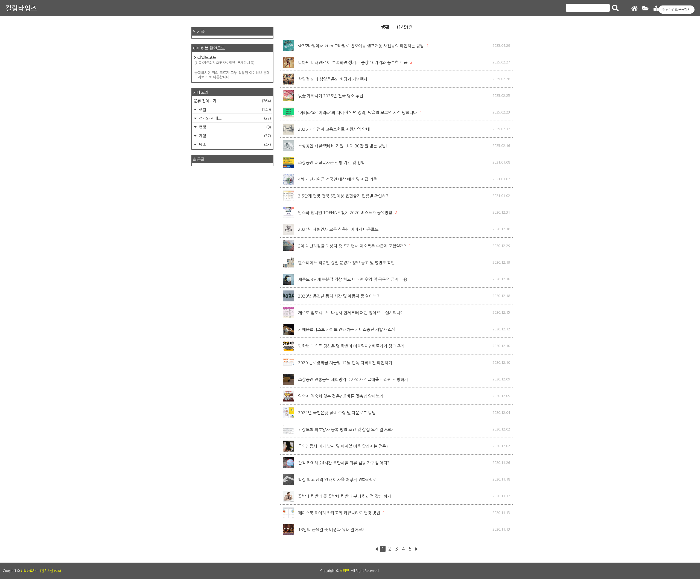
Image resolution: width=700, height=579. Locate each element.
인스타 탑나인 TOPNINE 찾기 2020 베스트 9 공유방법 (345, 213)
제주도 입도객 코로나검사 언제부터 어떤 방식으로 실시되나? (350, 313)
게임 (234, 136)
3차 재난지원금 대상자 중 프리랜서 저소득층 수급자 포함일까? (352, 246)
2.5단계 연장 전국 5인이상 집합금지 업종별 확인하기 (344, 196)
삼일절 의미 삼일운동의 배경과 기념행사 (333, 79)
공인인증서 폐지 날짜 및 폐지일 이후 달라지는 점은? (343, 446)
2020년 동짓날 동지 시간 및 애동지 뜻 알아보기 (339, 296)
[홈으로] (634, 8)
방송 (234, 145)
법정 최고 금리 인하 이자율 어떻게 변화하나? (337, 480)
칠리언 (344, 570)
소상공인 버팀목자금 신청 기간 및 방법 (331, 163)
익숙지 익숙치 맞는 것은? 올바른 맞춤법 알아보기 (340, 396)
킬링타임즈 (21, 8)
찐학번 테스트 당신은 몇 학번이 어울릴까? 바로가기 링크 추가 (351, 346)
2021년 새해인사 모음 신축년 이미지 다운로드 (338, 229)
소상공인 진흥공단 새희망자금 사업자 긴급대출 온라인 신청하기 (353, 379)
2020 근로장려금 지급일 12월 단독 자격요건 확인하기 (345, 363)
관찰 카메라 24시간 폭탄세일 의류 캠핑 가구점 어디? (343, 463)
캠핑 (234, 127)
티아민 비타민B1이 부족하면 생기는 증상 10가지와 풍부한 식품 (352, 62)
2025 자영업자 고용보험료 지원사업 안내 (334, 129)
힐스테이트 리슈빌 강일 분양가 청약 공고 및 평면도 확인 (346, 263)
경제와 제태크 (234, 118)
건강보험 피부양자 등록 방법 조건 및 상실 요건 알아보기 (346, 429)
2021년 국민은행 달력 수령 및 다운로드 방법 (337, 413)
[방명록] (656, 8)
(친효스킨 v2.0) (50, 571)
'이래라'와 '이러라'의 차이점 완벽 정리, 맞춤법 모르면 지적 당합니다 (357, 112)
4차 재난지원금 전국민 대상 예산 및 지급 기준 (337, 179)
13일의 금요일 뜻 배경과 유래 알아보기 (332, 530)
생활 (234, 110)
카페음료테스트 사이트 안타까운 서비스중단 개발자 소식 (346, 329)
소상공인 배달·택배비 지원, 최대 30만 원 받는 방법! (343, 146)
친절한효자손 (30, 570)
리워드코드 (224, 60)
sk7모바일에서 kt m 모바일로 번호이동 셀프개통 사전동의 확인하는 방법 (361, 46)
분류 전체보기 (232, 100)
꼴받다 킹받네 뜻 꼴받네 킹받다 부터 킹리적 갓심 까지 (344, 496)
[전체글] (645, 8)
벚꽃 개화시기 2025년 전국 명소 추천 (330, 96)
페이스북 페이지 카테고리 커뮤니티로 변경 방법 (339, 513)
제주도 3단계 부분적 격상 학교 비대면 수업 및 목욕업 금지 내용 (352, 279)
